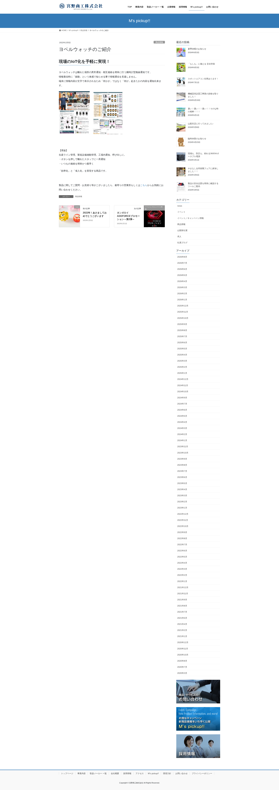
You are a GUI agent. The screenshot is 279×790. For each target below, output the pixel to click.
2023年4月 (182, 489)
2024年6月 (182, 410)
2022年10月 (182, 526)
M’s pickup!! (153, 773)
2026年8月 (182, 257)
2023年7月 (182, 471)
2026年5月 (182, 275)
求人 (179, 236)
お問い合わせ (181, 773)
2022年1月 (182, 581)
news (179, 206)
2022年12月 (182, 514)
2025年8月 (182, 330)
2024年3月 (182, 428)
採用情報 (127, 773)
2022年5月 (182, 557)
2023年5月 (182, 483)
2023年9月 (182, 459)
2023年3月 (182, 495)
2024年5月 (182, 416)
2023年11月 (182, 446)
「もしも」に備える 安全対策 (201, 64)
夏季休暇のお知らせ (197, 49)
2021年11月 (182, 593)
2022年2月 (182, 575)
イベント (181, 212)
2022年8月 (182, 538)
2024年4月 (182, 422)
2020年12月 (182, 642)
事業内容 (81, 773)
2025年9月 (182, 324)
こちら (143, 185)
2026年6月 (182, 269)
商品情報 (159, 42)
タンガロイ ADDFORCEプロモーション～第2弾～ (128, 215)
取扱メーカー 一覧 (98, 773)
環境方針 (167, 773)
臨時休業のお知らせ (197, 138)
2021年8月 (182, 606)
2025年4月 (182, 355)
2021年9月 (182, 599)
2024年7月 (182, 404)
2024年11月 (182, 385)
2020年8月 (182, 661)
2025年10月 (182, 318)
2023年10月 (182, 453)
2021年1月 (182, 636)
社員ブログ (182, 242)
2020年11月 (182, 648)
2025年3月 (182, 361)
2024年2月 (182, 434)
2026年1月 (182, 299)
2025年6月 (182, 342)
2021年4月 (182, 624)
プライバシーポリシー (202, 773)
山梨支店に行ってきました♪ (200, 123)
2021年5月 (182, 618)
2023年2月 (182, 501)
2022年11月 (182, 520)
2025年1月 (182, 373)
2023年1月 (182, 508)
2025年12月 (182, 306)
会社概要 (115, 773)
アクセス (140, 773)
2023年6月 (182, 477)
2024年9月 (182, 397)
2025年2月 (182, 367)
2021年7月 (182, 612)
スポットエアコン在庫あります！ (203, 79)
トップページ (67, 773)
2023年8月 (182, 465)
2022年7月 (182, 544)
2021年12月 (182, 587)
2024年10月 (182, 391)
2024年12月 (182, 379)
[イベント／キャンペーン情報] (154, 216)
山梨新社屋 (182, 230)
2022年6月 (182, 550)
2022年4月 (182, 563)
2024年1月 (182, 440)
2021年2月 (182, 630)
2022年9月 (182, 532)
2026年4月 (182, 281)
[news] (69, 216)
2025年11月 (182, 312)
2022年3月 (182, 569)
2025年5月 (182, 348)
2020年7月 (182, 667)
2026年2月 (182, 293)
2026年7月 (182, 263)
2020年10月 (182, 655)
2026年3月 (182, 287)
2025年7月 (182, 336)
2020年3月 (182, 673)
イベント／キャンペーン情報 (190, 218)
